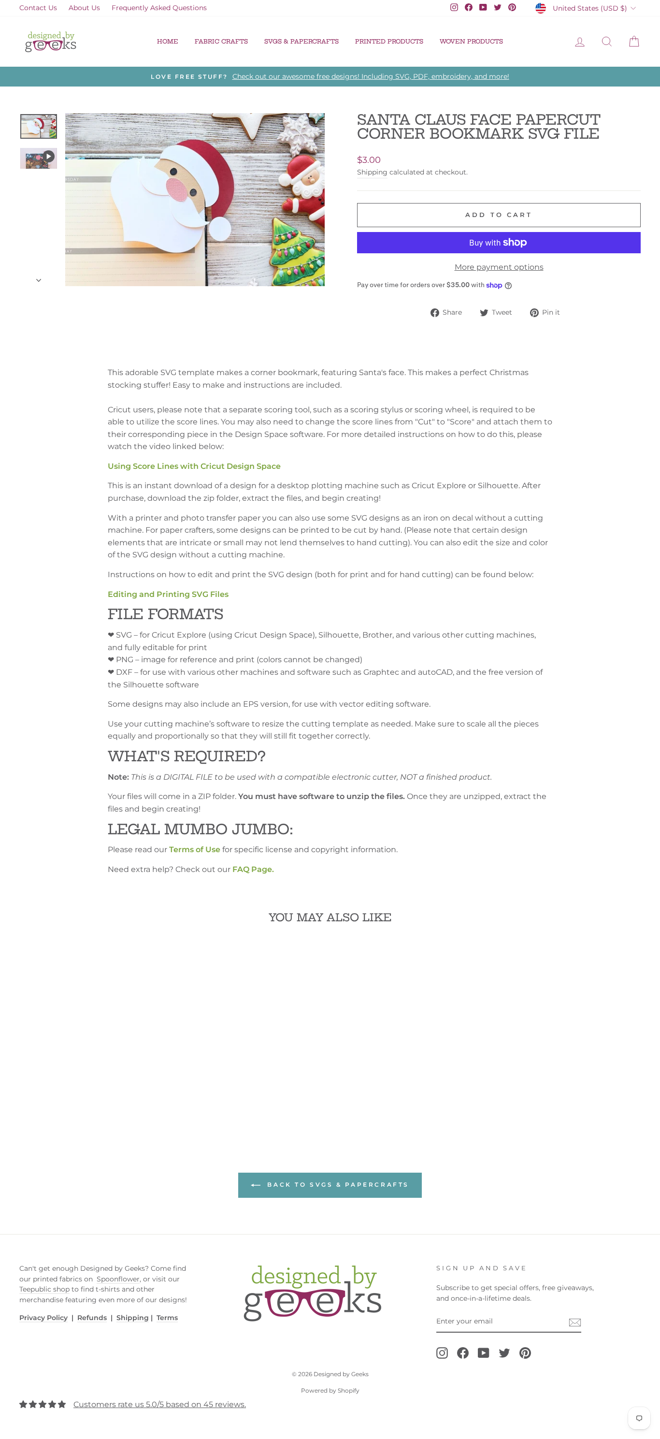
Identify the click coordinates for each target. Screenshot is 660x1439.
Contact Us (38, 8)
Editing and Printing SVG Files (168, 594)
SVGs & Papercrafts (301, 41)
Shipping (372, 172)
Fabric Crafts (221, 41)
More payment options (499, 267)
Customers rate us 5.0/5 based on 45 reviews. (159, 1404)
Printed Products (389, 41)
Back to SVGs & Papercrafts (336, 1184)
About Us (84, 8)
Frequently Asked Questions (159, 8)
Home (167, 41)
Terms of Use (194, 849)
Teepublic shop (44, 1289)
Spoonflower (118, 1279)
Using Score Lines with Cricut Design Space (194, 466)
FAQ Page (252, 869)
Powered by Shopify (330, 1390)
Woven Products (471, 41)
